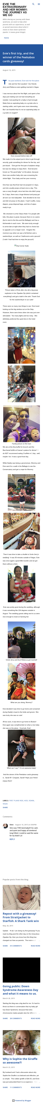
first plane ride (16, 800)
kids (26, 800)
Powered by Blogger (23, 1100)
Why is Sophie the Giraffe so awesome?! (20, 1060)
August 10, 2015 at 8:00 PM (25, 825)
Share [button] (5, 807)
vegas (5, 804)
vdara (31, 800)
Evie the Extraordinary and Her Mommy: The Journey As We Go (15, 10)
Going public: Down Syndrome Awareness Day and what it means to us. (20, 989)
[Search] (33, 4)
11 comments (16, 1087)
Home (6, 38)
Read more (35, 946)
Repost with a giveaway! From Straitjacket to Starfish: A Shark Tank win (21, 917)
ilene (11, 825)
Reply (12, 839)
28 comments (16, 1018)
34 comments (16, 946)
